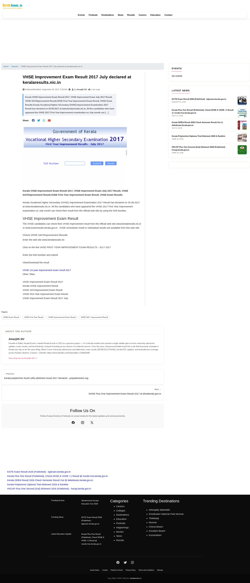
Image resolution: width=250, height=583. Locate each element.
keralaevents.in (135, 578)
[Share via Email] (49, 120)
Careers (142, 15)
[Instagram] (82, 422)
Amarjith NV (82, 89)
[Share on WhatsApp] (44, 120)
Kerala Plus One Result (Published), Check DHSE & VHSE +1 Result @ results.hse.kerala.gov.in (57, 476)
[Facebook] (73, 422)
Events (81, 15)
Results (131, 15)
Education (155, 15)
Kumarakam (155, 535)
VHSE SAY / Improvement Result (94, 317)
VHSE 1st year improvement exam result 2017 (47, 270)
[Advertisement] (125, 41)
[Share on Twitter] (38, 120)
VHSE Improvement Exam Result (62, 317)
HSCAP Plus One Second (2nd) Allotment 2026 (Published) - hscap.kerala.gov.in (49, 488)
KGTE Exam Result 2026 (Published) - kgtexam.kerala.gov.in (39, 472)
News (120, 15)
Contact (168, 15)
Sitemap (160, 570)
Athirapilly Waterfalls (159, 510)
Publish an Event (117, 570)
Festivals (93, 15)
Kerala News (94, 570)
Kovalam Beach (157, 531)
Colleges (120, 510)
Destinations (107, 15)
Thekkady (154, 518)
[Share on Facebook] (33, 120)
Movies (120, 532)
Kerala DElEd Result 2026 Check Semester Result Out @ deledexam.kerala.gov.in (50, 480)
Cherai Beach (156, 526)
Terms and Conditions (146, 570)
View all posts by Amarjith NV (22, 358)
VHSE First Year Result (33, 317)
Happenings (122, 527)
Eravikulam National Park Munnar (166, 514)
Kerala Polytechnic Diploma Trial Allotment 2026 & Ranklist (37, 484)
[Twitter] (92, 422)
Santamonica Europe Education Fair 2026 (90, 502)
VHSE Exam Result (11, 317)
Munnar (153, 522)
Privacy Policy (131, 570)
